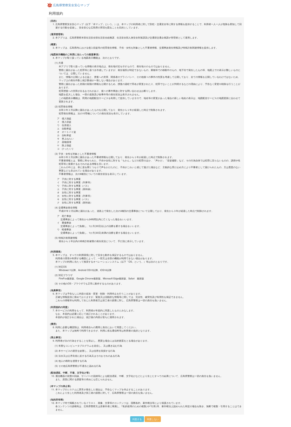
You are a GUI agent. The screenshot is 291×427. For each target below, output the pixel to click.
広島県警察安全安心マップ (70, 5)
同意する (137, 419)
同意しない (153, 419)
